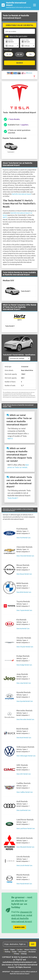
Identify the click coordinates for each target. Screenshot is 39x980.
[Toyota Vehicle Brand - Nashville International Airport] (9, 606)
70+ (30, 54)
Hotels (14, 951)
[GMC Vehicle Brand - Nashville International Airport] (9, 769)
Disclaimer (32, 951)
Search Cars (20, 927)
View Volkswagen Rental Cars (26, 756)
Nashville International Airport (21, 194)
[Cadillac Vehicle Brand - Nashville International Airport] (9, 787)
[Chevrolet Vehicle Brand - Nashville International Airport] (9, 551)
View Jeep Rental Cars (23, 683)
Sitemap (24, 953)
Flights (12, 949)
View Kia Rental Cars (23, 628)
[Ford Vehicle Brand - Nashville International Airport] (9, 533)
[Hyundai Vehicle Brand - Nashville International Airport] (9, 696)
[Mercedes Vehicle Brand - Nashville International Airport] (9, 714)
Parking (7, 951)
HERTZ (5, 217)
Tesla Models (14, 119)
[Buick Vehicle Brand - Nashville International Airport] (9, 733)
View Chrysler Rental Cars (24, 647)
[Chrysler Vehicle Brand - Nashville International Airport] (9, 642)
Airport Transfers (30, 949)
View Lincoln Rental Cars (24, 865)
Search (19, 63)
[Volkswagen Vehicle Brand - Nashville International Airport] (9, 751)
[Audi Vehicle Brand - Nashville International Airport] (9, 805)
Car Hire (19, 949)
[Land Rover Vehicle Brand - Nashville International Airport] (9, 824)
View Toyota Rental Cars (24, 610)
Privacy (16, 953)
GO (32, 944)
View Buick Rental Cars (23, 737)
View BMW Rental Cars (23, 592)
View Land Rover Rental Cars (25, 828)
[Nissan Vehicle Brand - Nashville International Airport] (9, 569)
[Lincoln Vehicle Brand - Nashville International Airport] (9, 861)
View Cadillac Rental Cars (24, 792)
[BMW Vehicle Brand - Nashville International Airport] (9, 587)
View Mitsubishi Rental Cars (25, 847)
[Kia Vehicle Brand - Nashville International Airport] (9, 624)
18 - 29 (8, 54)
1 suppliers (24, 125)
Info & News (23, 951)
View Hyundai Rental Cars (24, 701)
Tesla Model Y (12, 498)
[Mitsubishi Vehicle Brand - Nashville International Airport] (9, 842)
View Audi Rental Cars (23, 810)
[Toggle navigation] (34, 5)
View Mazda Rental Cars (24, 883)
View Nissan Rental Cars (24, 574)
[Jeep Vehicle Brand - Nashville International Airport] (9, 678)
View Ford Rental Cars (23, 537)
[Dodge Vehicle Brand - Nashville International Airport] (9, 660)
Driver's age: (8, 49)
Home (6, 949)
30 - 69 (19, 54)
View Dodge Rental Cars (24, 665)
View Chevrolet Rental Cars (25, 556)
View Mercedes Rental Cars (25, 719)
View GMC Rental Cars (23, 774)
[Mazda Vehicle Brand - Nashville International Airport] (9, 879)
